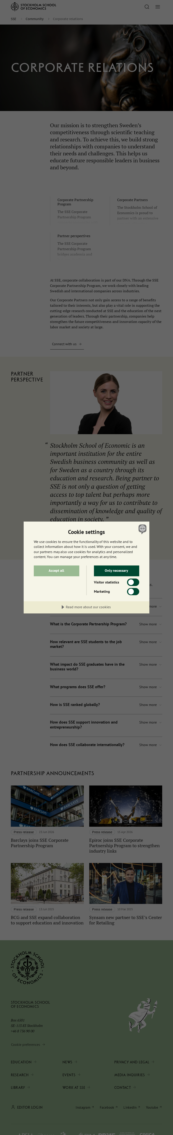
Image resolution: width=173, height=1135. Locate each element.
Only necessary (116, 570)
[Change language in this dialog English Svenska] (142, 529)
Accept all (56, 570)
